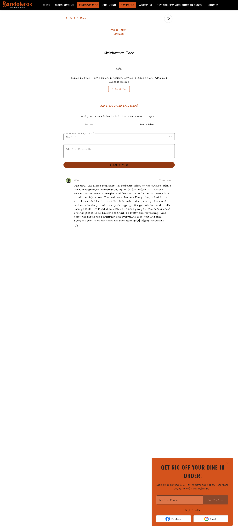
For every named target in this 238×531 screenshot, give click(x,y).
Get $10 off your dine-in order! (180, 5)
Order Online (64, 5)
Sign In (214, 5)
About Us (145, 5)
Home (46, 5)
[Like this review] (77, 226)
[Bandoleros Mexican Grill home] (17, 5)
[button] (76, 18)
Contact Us (145, 12)
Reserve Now (88, 5)
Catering (127, 5)
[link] (119, 89)
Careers (126, 12)
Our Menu (109, 5)
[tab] (91, 124)
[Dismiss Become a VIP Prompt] (227, 463)
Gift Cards (108, 12)
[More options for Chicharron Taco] (168, 19)
